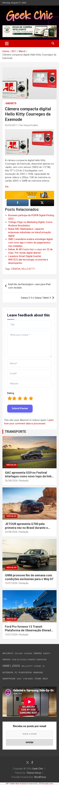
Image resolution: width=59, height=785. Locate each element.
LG (43, 666)
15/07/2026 (11, 583)
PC (16, 672)
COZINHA (28, 653)
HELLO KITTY (28, 269)
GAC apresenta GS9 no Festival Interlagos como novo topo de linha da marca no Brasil (29, 476)
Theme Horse (33, 772)
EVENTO (46, 653)
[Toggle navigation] (6, 43)
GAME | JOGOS (11, 665)
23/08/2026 (11, 532)
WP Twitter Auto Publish (16, 784)
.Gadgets (10, 103)
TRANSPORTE (15, 432)
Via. (7, 186)
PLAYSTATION (25, 672)
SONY (19, 679)
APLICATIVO (7, 653)
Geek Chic (37, 768)
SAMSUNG (38, 672)
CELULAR (18, 653)
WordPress (40, 777)
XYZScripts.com (46, 784)
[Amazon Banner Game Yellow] (29, 192)
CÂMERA (15, 269)
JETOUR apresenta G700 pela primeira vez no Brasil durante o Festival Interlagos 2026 (26, 527)
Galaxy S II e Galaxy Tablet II (36, 297)
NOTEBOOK (7, 672)
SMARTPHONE (8, 679)
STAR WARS (28, 679)
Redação (24, 480)
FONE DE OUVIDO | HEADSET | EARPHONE (29, 660)
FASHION (6, 659)
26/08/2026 (11, 480)
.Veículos (11, 465)
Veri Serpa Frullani (28, 125)
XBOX (45, 678)
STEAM (38, 679)
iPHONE (37, 666)
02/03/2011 (11, 125)
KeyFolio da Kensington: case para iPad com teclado (29, 286)
